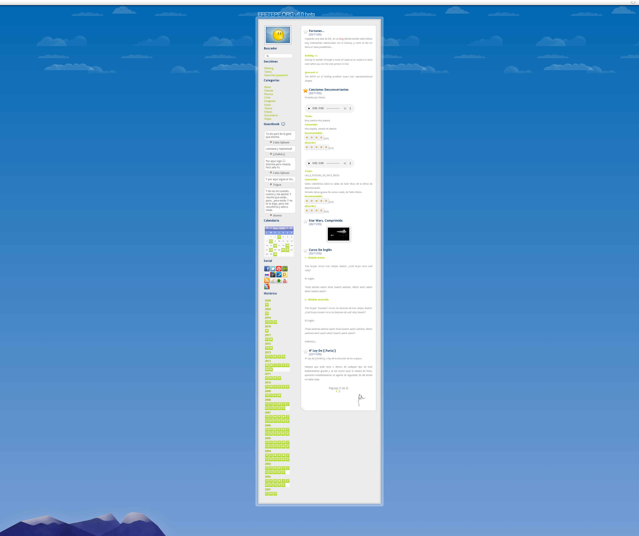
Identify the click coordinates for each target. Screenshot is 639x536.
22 (271, 250)
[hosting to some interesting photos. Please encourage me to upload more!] (267, 276)
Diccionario (271, 115)
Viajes (267, 118)
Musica (268, 94)
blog (341, 38)
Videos (268, 111)
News (267, 87)
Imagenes (270, 101)
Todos (268, 71)
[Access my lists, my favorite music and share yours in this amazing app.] (279, 282)
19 (287, 246)
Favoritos (269, 75)
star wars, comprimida (325, 220)
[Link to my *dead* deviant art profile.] (285, 270)
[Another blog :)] (285, 276)
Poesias (268, 90)
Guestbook (272, 124)
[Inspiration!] (279, 270)
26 (287, 250)
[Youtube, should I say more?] (285, 282)
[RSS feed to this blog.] (267, 282)
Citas (267, 97)
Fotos (267, 104)
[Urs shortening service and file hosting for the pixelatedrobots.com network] (267, 288)
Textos (268, 108)
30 (275, 254)
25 (283, 250)
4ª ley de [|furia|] (322, 350)
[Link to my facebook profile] (267, 270)
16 (275, 246)
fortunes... (316, 31)
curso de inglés (320, 250)
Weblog (268, 68)
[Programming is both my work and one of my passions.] (273, 282)
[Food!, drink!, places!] (279, 276)
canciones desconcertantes (329, 89)
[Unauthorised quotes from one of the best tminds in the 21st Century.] (273, 270)
